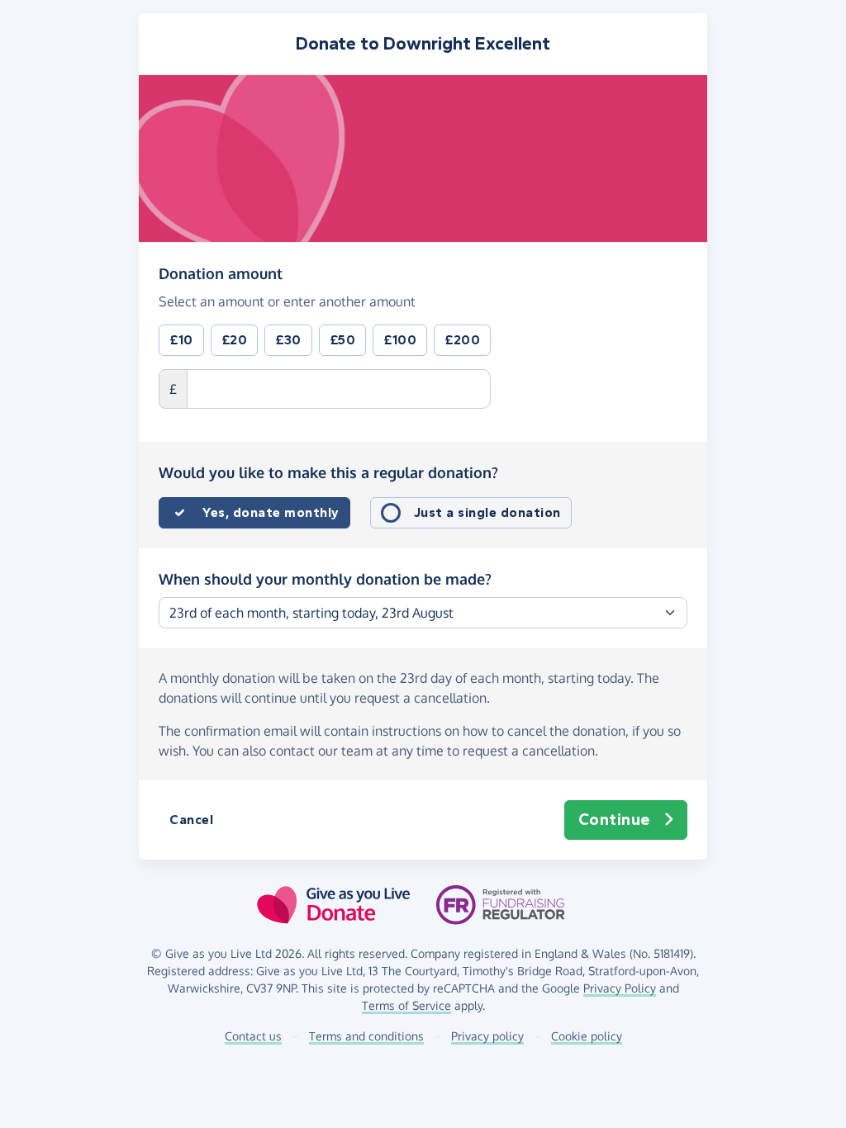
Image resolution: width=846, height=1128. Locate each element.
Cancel (191, 819)
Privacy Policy (619, 988)
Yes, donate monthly (271, 512)
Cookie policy (586, 1036)
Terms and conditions (366, 1036)
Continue (614, 819)
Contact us (253, 1036)
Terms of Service (406, 1005)
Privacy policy (487, 1036)
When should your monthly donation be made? (325, 579)
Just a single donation (487, 512)
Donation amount (221, 272)
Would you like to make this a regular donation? (328, 472)
